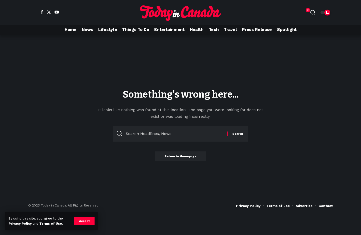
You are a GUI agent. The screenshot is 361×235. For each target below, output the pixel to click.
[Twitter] (48, 12)
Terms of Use (50, 223)
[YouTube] (56, 12)
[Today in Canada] (181, 12)
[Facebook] (41, 12)
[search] (312, 12)
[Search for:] (174, 134)
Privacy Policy (20, 223)
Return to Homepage (180, 156)
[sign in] (32, 12)
